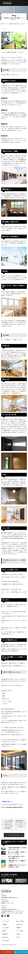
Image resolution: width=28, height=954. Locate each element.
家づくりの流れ (20, 921)
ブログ (18, 937)
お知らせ (18, 934)
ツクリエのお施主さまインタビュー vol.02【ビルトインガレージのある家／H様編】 (9, 824)
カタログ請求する (7, 951)
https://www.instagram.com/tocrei (15, 807)
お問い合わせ (19, 924)
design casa (5, 937)
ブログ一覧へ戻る (14, 835)
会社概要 (4, 924)
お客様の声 (5, 934)
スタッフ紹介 (5, 927)
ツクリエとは (5, 921)
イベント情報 (19, 930)
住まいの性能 (5, 940)
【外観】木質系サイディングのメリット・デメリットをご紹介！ (19, 823)
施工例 (4, 930)
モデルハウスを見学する (21, 952)
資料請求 (18, 927)
